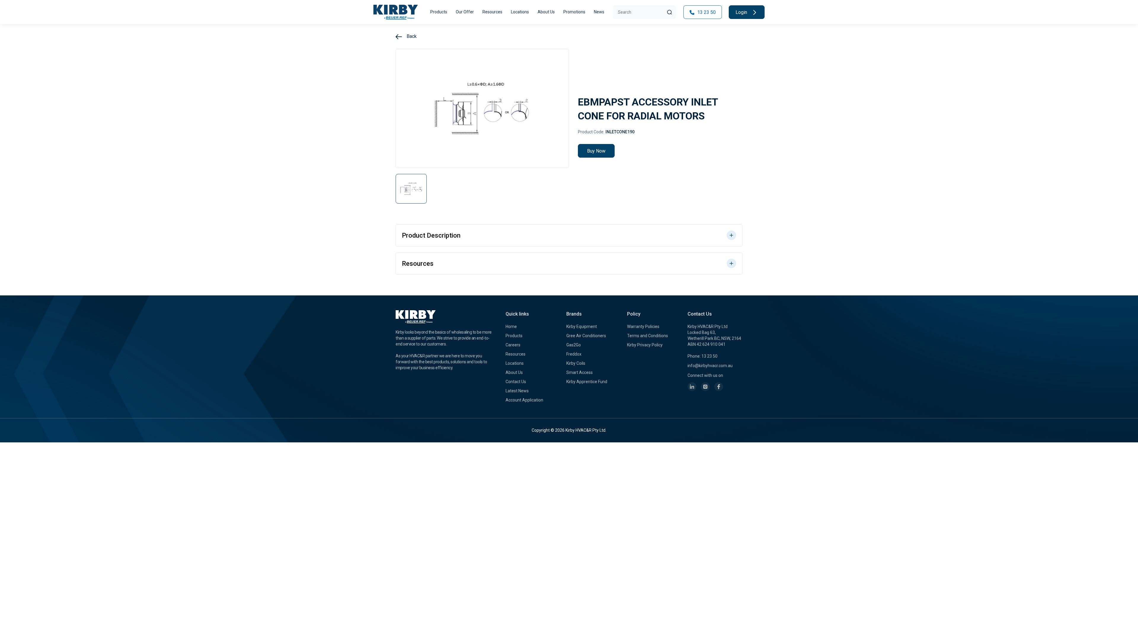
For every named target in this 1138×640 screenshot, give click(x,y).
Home (511, 326)
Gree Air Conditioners (586, 335)
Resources (492, 11)
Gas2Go (573, 345)
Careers (513, 345)
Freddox (573, 354)
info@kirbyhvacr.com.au (710, 365)
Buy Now (596, 151)
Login (742, 12)
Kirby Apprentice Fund (586, 381)
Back (411, 36)
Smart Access (579, 372)
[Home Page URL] (395, 12)
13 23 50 (706, 12)
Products (438, 11)
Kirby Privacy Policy (645, 345)
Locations (520, 11)
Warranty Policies (643, 326)
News (599, 11)
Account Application (524, 400)
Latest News (517, 390)
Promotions (574, 11)
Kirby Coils (575, 363)
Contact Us (516, 381)
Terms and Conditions (647, 335)
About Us (546, 11)
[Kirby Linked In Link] (692, 386)
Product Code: (591, 131)
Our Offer (465, 11)
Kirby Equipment (581, 326)
